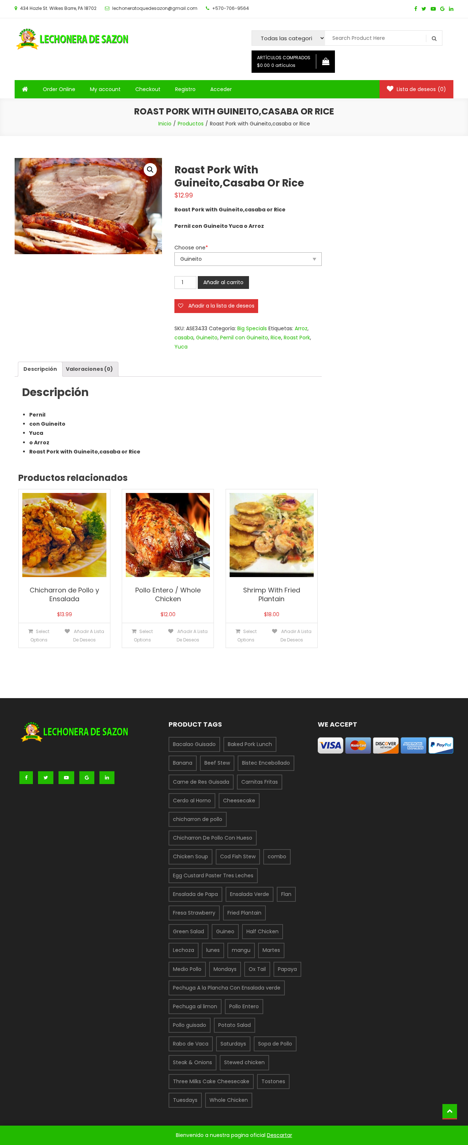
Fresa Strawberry (194, 912)
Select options (40, 635)
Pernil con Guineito (244, 337)
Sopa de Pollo (275, 1043)
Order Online (59, 89)
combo (277, 856)
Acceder (221, 89)
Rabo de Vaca (190, 1043)
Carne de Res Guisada (201, 782)
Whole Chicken (229, 1100)
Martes (271, 950)
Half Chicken (262, 931)
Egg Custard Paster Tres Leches (213, 875)
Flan (286, 894)
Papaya (287, 969)
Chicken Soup (190, 856)
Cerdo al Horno (192, 800)
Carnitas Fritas (259, 782)
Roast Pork (297, 337)
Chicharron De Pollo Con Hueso (212, 837)
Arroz (301, 328)
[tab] (40, 369)
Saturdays (233, 1043)
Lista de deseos (420, 89)
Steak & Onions (192, 1062)
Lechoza (183, 950)
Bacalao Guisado (194, 744)
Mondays (225, 969)
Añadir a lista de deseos (88, 635)
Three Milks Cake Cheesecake (211, 1081)
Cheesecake (239, 800)
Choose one (191, 247)
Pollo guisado (189, 1025)
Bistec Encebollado (266, 763)
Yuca (181, 346)
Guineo (225, 931)
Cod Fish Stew (238, 856)
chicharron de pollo (197, 819)
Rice (276, 337)
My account (105, 89)
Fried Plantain (244, 912)
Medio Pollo (187, 969)
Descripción (40, 369)
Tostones (273, 1081)
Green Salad (188, 931)
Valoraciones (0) (89, 369)
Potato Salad (234, 1025)
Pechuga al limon (195, 1006)
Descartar (279, 1135)
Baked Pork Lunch (250, 744)
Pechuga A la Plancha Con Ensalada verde (226, 987)
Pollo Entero (244, 1006)
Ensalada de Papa (195, 894)
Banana (182, 763)
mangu (241, 950)
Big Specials (252, 328)
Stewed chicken (244, 1062)
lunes (213, 950)
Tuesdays (185, 1100)
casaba (183, 337)
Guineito (207, 337)
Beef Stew (217, 763)
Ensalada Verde (249, 894)
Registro (185, 89)
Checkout (148, 89)
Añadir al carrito (223, 282)
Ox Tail (257, 969)
